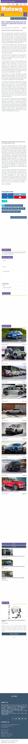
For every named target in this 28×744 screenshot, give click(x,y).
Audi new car (19, 205)
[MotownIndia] (14, 9)
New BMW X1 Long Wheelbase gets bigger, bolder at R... (14, 399)
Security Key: (5, 283)
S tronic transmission (8, 211)
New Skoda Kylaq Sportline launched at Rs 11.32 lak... (14, 436)
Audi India (5, 208)
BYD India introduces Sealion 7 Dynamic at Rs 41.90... (13, 455)
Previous (18, 18)
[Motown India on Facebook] (9, 4)
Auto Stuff (5, 602)
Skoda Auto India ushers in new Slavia (10, 491)
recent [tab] (14, 543)
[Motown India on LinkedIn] (25, 4)
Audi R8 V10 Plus (13, 208)
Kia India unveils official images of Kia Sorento (12, 473)
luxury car (17, 211)
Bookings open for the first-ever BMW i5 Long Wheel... (12, 418)
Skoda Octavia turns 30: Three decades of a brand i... (14, 342)
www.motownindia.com (7, 711)
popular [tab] (14, 546)
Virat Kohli (21, 208)
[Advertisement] (14, 126)
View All (24, 18)
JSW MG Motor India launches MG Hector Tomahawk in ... (13, 361)
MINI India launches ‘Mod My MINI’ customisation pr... (14, 380)
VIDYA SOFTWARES (11, 742)
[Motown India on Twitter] (13, 4)
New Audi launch (10, 205)
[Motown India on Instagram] (21, 4)
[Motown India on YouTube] (17, 4)
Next (12, 18)
